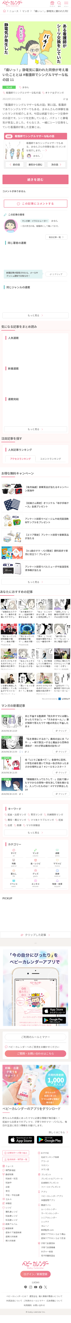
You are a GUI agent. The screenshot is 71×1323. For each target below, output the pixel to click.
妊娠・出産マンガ (17, 814)
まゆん (25, 87)
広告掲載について (54, 1300)
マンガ (25, 11)
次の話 (54, 164)
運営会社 (33, 1296)
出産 (10, 825)
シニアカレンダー (49, 1217)
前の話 (16, 164)
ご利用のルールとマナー (35, 1037)
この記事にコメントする (38, 203)
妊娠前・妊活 (12, 1178)
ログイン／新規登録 (35, 1274)
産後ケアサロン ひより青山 (53, 1234)
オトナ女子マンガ (54, 92)
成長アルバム (11, 1224)
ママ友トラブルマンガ (42, 819)
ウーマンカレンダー (50, 1213)
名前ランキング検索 (50, 1157)
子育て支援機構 (48, 1247)
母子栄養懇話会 (48, 1255)
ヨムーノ (45, 1225)
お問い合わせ (39, 1305)
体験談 (9, 1203)
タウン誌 (45, 1169)
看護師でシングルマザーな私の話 (23, 92)
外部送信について (14, 1300)
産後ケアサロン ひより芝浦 (53, 1238)
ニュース (13, 11)
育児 (8, 1190)
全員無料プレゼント (50, 1182)
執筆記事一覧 (55, 237)
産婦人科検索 (12, 1236)
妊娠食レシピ (12, 1215)
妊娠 (60, 819)
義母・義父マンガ (17, 819)
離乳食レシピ (12, 1211)
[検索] (59, 4)
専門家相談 (10, 1170)
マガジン (45, 1165)
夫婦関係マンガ (55, 814)
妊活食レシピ (12, 1219)
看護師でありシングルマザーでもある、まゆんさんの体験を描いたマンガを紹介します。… (46, 146)
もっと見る (33, 315)
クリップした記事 (35, 935)
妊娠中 (9, 1182)
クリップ (57, 274)
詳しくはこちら (57, 1132)
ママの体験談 (33, 825)
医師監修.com (47, 1229)
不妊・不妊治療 (12, 1195)
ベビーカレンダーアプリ (52, 1196)
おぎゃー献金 (47, 1251)
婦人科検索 (11, 1240)
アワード (45, 1161)
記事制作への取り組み (17, 1152)
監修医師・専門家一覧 (17, 1159)
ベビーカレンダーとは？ (17, 1296)
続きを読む (35, 179)
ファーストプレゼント (51, 1186)
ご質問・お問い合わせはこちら (35, 1053)
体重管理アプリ (48, 1200)
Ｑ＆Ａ (9, 1199)
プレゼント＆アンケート (52, 1178)
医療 (19, 825)
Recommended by (50, 698)
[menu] (66, 4)
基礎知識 (9, 1174)
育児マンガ (36, 814)
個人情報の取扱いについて (50, 1296)
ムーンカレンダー (49, 1209)
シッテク (45, 1221)
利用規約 (28, 1305)
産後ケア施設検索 (13, 1232)
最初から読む (35, 164)
